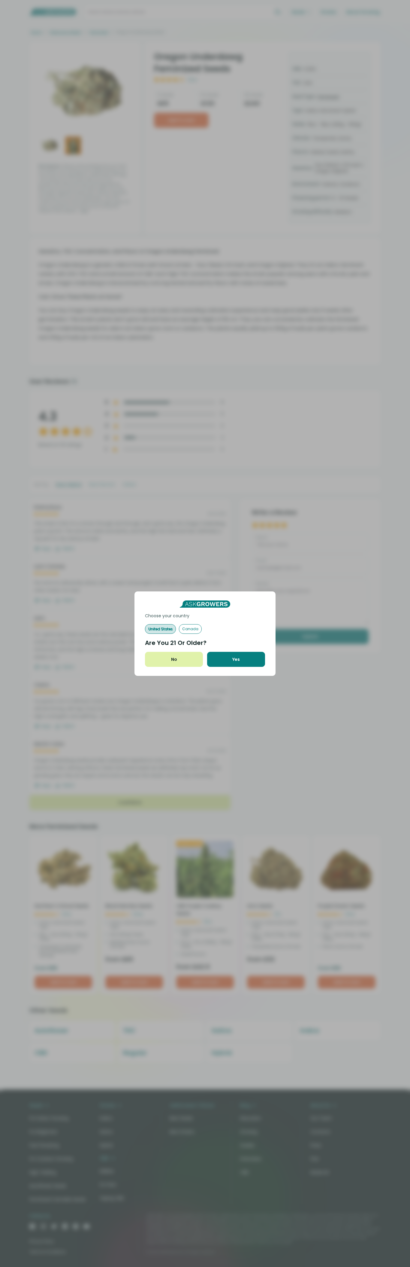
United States (160, 628)
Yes (236, 659)
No (174, 659)
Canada (190, 628)
